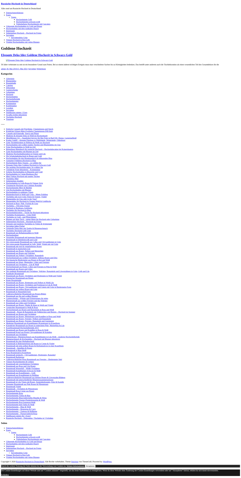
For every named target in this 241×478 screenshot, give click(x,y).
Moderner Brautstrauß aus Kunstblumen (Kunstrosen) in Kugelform (33, 323)
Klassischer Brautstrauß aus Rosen (19, 278)
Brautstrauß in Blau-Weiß (16, 350)
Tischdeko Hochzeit (14, 117)
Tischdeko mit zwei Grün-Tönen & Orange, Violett (26, 197)
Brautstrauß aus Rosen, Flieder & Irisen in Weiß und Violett (29, 305)
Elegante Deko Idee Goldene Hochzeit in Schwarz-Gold (36, 55)
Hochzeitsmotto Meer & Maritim (19, 188)
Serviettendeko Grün (19, 38)
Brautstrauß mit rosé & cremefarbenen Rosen (24, 246)
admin (3, 69)
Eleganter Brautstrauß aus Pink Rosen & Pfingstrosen (27, 384)
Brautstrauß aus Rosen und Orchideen (21, 314)
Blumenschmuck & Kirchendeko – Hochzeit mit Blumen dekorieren (33, 339)
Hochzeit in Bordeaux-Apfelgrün (19, 208)
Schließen (5, 475)
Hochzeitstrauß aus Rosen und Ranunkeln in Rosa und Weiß (30, 310)
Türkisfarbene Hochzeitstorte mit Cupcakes (33, 24)
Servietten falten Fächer (15, 226)
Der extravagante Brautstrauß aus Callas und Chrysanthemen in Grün (33, 242)
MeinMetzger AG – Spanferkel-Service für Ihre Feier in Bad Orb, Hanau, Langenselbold (41, 138)
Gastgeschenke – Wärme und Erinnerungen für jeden (27, 298)
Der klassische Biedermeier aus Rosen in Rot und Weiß (28, 260)
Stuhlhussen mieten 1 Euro (16, 112)
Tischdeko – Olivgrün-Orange (18, 206)
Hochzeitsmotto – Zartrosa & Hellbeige (21, 411)
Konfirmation (11, 106)
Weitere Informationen (75, 466)
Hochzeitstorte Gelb (24, 19)
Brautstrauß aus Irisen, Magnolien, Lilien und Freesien (27, 262)
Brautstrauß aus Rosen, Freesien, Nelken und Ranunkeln (28, 319)
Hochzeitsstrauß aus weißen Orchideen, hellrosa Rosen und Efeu (31, 258)
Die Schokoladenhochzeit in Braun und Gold (24, 156)
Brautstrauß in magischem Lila (18, 249)
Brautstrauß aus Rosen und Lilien (19, 269)
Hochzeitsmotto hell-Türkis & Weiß (20, 405)
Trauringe (10, 119)
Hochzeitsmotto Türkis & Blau (18, 396)
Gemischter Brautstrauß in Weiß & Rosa (22, 307)
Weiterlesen (41, 69)
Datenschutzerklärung (14, 13)
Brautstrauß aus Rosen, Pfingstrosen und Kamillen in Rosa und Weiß (33, 316)
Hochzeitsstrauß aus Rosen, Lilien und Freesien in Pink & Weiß (31, 267)
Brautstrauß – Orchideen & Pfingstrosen (22, 389)
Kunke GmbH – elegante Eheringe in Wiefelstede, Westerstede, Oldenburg (35, 140)
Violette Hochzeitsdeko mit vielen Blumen (23, 42)
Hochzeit (9, 94)
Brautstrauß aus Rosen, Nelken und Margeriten (24, 251)
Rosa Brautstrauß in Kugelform (18, 353)
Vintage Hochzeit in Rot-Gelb (18, 40)
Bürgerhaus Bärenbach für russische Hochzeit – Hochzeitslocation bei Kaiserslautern (39, 149)
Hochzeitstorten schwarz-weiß (28, 22)
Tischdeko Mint (12, 179)
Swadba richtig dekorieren (16, 115)
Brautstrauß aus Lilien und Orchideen (21, 303)
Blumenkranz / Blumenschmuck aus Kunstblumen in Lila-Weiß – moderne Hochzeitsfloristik (43, 337)
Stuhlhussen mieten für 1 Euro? (18, 416)
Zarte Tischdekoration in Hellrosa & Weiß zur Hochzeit (28, 142)
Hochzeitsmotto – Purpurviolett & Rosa (21, 414)
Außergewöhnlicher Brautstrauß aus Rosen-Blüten (26, 294)
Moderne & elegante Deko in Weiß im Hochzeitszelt (26, 136)
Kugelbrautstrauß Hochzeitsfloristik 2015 (22, 328)
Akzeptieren (90, 466)
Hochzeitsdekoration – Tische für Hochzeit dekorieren (27, 213)
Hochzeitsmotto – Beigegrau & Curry (21, 409)
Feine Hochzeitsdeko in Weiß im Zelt (21, 147)
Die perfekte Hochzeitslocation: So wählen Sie (24, 167)
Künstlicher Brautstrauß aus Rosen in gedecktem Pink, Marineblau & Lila (35, 325)
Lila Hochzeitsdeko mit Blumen (18, 190)
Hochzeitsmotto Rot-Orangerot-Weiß (20, 402)
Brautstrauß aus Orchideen (16, 335)
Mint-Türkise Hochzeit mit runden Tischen (23, 176)
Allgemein (10, 79)
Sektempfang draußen (14, 181)
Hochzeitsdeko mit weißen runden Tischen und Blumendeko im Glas (33, 145)
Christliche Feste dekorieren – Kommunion (23, 170)
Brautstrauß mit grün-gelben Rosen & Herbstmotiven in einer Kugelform (35, 346)
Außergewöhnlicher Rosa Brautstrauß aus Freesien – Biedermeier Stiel (34, 359)
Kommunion (11, 103)
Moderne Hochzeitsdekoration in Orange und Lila (26, 154)
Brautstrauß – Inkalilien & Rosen (19, 348)
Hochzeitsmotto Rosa (14, 393)
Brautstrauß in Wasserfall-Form (18, 292)
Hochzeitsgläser (12, 235)
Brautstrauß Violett (13, 386)
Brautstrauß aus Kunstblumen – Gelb (20, 373)
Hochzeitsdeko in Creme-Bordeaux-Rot (22, 174)
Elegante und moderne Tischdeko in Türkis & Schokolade (29, 224)
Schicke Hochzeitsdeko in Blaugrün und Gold (24, 172)
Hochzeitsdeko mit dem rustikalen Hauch (22, 28)
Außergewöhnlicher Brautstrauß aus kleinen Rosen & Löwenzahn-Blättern (35, 377)
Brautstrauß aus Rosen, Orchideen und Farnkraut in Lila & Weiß (31, 285)
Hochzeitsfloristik (13, 99)
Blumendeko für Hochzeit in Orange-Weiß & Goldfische (28, 201)
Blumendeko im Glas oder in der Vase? (21, 199)
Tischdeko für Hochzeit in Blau (18, 210)
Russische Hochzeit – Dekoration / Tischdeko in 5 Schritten (29, 418)
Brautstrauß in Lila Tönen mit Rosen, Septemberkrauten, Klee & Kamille (35, 382)
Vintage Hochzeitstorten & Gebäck (20, 362)
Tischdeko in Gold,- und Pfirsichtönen (21, 217)
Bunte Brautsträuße (13, 280)
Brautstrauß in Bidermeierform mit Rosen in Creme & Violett (30, 344)
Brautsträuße (11, 83)
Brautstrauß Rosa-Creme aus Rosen (20, 391)
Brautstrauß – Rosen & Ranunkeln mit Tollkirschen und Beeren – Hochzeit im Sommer (40, 312)
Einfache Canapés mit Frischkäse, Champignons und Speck (29, 129)
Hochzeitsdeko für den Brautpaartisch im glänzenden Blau (29, 158)
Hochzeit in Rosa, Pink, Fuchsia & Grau (22, 203)
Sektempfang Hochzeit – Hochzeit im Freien (23, 33)
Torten (13, 17)
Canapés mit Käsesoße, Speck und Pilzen (22, 133)
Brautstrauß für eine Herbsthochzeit (20, 341)
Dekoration (10, 88)
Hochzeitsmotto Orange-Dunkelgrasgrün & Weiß (25, 400)
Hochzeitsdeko (12, 97)
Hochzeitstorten (12, 101)
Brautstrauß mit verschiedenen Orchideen (22, 364)
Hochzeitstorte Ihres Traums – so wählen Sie (23, 163)
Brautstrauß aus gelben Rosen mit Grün (21, 289)
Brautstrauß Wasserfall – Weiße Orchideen (23, 368)
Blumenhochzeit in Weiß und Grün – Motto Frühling (27, 194)
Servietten (10, 35)
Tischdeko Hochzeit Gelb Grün (18, 231)
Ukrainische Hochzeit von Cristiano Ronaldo (24, 185)
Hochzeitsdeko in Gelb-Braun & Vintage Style (24, 183)
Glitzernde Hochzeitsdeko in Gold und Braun (24, 26)
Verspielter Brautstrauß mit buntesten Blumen (24, 237)
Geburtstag (10, 92)
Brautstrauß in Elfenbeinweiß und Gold (21, 240)
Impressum (10, 31)
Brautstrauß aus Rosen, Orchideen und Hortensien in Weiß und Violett (34, 276)
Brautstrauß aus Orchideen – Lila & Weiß (22, 264)
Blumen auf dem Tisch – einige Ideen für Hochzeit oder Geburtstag (32, 219)
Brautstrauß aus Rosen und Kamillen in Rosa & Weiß (27, 330)
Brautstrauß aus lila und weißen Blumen (22, 296)
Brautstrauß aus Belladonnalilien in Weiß (22, 233)
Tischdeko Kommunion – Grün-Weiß (21, 215)
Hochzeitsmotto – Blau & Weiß (18, 407)
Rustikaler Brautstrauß (15, 274)
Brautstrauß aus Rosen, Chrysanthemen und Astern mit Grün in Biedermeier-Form (38, 287)
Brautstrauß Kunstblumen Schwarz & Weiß (23, 371)
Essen (8, 15)
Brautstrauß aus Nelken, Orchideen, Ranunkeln (25, 255)
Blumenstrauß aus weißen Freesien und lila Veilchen (26, 301)
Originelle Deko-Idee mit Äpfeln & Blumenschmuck (27, 228)
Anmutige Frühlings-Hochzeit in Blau (21, 161)
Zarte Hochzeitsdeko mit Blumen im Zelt (22, 152)
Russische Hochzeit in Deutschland (18, 3)
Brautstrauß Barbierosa (15, 357)
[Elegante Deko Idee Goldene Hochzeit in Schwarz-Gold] (29, 60)
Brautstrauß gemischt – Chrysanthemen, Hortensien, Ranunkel (30, 355)
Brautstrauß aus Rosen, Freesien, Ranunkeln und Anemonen (30, 321)
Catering (9, 85)
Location (9, 108)
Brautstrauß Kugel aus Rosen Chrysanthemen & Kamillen (29, 332)
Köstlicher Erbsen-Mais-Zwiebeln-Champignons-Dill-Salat (29, 131)
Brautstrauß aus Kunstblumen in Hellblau (22, 375)
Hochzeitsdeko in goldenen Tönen (19, 192)
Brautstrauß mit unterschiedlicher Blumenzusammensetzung (29, 380)
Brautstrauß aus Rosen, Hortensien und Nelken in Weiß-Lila (30, 283)
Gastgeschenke (12, 90)
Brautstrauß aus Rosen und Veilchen (20, 253)
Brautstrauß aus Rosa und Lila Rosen (21, 366)
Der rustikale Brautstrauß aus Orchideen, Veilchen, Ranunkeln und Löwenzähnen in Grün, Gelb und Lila (47, 271)
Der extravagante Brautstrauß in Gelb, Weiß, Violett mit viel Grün (32, 244)
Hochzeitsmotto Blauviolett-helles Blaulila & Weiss (26, 398)
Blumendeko (11, 81)
